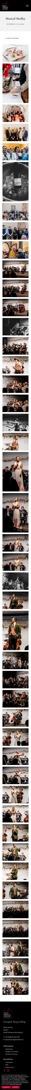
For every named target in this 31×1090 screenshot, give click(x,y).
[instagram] (8, 1071)
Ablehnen (15, 1087)
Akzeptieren (6, 1087)
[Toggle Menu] (27, 5)
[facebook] (4, 1071)
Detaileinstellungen (16, 1084)
